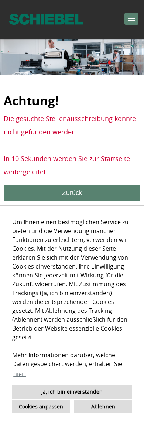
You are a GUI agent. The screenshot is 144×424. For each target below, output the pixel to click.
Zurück (72, 192)
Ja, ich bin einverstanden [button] (72, 391)
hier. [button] (19, 374)
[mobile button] (131, 19)
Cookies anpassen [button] (41, 406)
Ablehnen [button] (103, 406)
